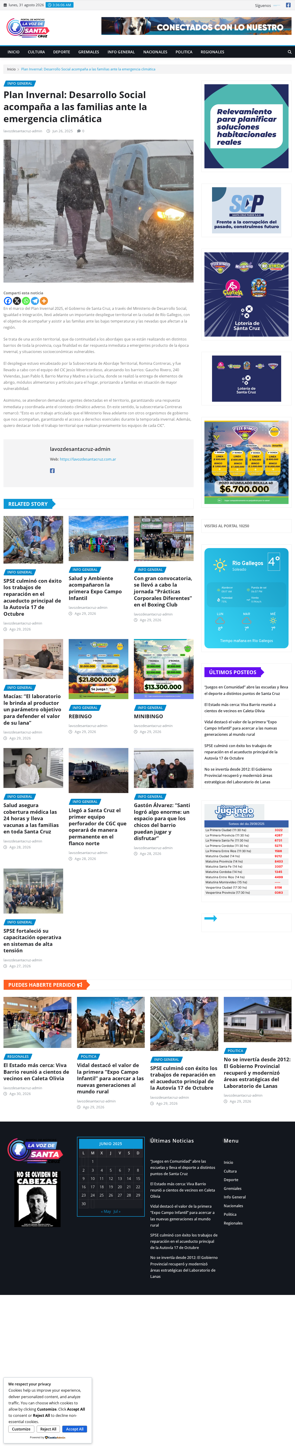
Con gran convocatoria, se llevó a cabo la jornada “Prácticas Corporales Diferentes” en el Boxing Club (163, 591)
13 (120, 1178)
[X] (17, 301)
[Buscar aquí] (290, 51)
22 (138, 1186)
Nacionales (155, 51)
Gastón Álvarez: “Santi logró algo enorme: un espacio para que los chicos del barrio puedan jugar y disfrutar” (162, 822)
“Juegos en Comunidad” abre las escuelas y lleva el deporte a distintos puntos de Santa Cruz (182, 1167)
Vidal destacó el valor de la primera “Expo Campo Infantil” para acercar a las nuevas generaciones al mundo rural (240, 728)
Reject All (48, 1429)
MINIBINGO (148, 716)
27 (120, 1195)
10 (93, 1178)
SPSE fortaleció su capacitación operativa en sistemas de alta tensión (32, 940)
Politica (184, 51)
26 (111, 1195)
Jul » (117, 1211)
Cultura (36, 51)
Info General (121, 51)
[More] (44, 301)
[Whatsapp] (26, 301)
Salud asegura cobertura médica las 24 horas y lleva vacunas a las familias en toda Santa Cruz (31, 818)
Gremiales (88, 51)
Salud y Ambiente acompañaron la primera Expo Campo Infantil (95, 588)
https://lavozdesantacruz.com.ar (88, 459)
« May (106, 1211)
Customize (21, 1429)
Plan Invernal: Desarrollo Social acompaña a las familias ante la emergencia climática (88, 69)
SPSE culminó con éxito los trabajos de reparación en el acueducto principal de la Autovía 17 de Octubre (32, 597)
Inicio (14, 51)
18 (102, 1186)
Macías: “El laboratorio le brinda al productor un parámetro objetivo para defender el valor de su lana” (32, 709)
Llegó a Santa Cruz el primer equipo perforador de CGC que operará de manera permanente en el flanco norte (98, 827)
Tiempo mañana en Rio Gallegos (246, 640)
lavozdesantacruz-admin (22, 131)
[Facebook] (8, 301)
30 (84, 1203)
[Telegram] (35, 301)
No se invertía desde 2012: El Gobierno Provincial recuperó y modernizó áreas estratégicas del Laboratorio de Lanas (238, 775)
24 (93, 1195)
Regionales (212, 51)
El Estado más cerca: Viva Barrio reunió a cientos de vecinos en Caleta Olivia (36, 1072)
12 (111, 1178)
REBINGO (80, 716)
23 (84, 1195)
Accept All (74, 1429)
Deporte (61, 51)
